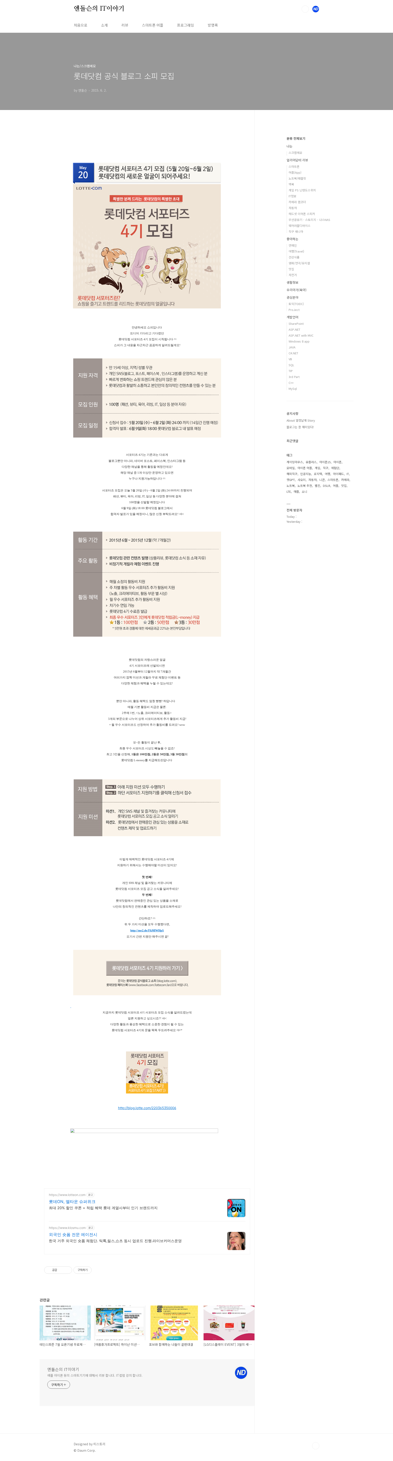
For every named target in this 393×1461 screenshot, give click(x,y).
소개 (104, 25)
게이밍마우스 (295, 462)
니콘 (322, 480)
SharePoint (296, 323)
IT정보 (292, 196)
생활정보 (292, 282)
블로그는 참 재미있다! (300, 427)
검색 (305, 9)
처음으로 (80, 25)
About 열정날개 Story (301, 420)
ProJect (294, 310)
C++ (291, 382)
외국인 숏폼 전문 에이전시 (73, 1234)
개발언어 (292, 317)
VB (290, 359)
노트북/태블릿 (297, 178)
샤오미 (301, 480)
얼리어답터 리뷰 (297, 160)
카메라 (345, 480)
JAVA (292, 347)
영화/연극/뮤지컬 (299, 263)
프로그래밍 (185, 25)
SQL (291, 365)
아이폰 (337, 462)
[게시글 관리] (67, 1270)
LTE (289, 491)
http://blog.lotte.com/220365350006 (147, 1108)
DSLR (326, 485)
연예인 (293, 245)
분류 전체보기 (296, 138)
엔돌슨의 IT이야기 (99, 9)
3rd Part (294, 377)
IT (348, 474)
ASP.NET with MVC (301, 335)
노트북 (291, 485)
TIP (291, 371)
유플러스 (311, 462)
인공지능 (305, 474)
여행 (327, 474)
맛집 (291, 269)
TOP (315, 1445)
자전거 (293, 275)
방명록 (213, 25)
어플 (335, 485)
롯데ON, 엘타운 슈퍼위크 (72, 1201)
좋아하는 (292, 239)
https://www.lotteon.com (67, 1195)
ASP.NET (294, 329)
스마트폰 (294, 166)
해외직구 (292, 474)
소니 (304, 491)
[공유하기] (61, 1270)
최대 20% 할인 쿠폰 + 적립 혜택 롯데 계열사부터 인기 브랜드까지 (103, 1208)
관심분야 (292, 297)
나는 (289, 146)
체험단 (335, 468)
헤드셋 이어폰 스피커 (302, 214)
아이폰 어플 (304, 468)
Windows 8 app (299, 341)
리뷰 (124, 25)
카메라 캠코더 (297, 202)
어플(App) (295, 172)
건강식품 (294, 257)
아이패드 (338, 474)
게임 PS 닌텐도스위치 (302, 190)
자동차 (293, 208)
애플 (296, 491)
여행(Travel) (296, 251)
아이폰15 (325, 462)
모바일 (291, 468)
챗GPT (291, 480)
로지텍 (318, 474)
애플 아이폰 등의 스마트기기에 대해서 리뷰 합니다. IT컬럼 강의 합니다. (94, 1375)
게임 (317, 468)
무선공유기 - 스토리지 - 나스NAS (309, 220)
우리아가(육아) (297, 290)
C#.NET (293, 353)
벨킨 (317, 485)
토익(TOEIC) (296, 304)
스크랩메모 (295, 152)
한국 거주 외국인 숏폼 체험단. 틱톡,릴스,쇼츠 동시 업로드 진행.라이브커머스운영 (115, 1240)
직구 (325, 468)
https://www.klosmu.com (67, 1228)
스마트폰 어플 (152, 25)
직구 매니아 (296, 231)
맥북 (291, 184)
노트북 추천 (304, 485)
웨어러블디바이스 (299, 225)
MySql (293, 388)
